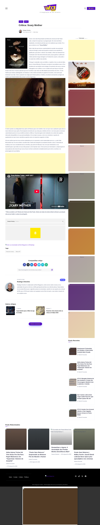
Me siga (62, 279)
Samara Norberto (55, 454)
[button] (97, 2)
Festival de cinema (10, 251)
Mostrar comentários (35, 323)
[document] (50, 506)
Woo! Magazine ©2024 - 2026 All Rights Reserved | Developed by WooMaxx (50, 484)
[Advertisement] (35, 117)
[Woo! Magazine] (50, 7)
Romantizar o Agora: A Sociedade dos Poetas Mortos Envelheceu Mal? (60, 449)
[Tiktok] (79, 476)
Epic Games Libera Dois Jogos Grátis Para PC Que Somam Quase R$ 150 (85, 396)
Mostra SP (18, 251)
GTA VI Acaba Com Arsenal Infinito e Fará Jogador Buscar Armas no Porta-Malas (85, 412)
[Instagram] (75, 476)
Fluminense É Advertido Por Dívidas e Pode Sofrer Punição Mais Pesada (85, 350)
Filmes (26, 21)
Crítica (21, 21)
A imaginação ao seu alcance (50, 12)
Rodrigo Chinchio (27, 30)
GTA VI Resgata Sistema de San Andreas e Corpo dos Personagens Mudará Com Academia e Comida (85, 381)
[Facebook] (85, 476)
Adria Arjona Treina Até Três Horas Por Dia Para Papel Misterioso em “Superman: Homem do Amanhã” (84, 365)
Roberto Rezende (78, 461)
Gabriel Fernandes (10, 463)
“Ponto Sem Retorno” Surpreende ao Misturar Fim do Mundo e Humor (37, 454)
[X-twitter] (82, 476)
